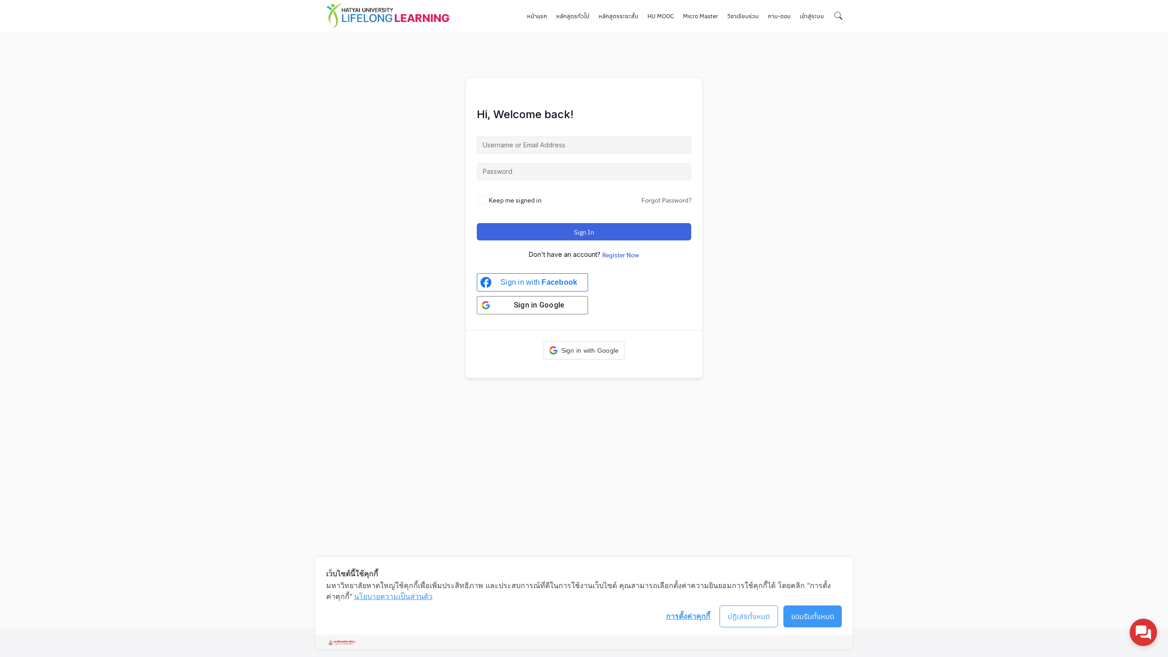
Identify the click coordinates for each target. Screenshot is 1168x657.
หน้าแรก (537, 15)
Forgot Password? (666, 200)
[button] (584, 350)
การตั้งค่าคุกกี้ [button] (688, 615)
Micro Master (700, 15)
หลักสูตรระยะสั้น (618, 15)
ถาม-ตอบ (779, 15)
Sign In (584, 231)
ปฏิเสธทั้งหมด (749, 616)
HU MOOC (660, 15)
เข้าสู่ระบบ (812, 15)
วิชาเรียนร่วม (743, 15)
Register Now (620, 254)
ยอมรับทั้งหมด (812, 616)
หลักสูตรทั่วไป (572, 15)
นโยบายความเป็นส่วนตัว (393, 596)
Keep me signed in (515, 199)
